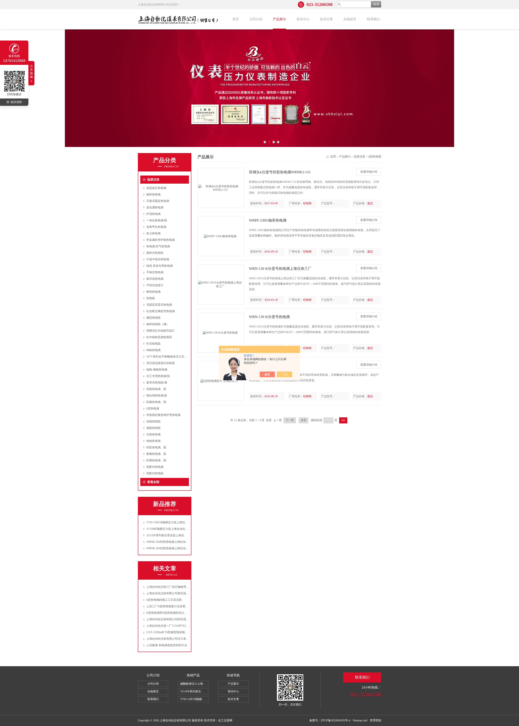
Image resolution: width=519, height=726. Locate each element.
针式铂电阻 (153, 343)
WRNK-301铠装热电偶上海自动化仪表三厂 (173, 548)
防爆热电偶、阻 (156, 402)
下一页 (289, 420)
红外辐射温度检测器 (159, 337)
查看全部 (153, 482)
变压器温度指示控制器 (160, 363)
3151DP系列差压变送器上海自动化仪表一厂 (173, 535)
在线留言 (349, 19)
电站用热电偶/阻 (156, 395)
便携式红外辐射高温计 (160, 330)
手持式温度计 (154, 285)
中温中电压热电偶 (157, 259)
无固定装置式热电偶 (159, 304)
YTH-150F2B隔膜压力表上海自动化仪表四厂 (174, 522)
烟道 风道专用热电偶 (159, 265)
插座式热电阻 (154, 252)
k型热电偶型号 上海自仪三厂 (272, 365)
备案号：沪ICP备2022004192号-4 (329, 720)
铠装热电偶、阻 (156, 447)
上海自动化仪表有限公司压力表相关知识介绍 (174, 638)
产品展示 (279, 19)
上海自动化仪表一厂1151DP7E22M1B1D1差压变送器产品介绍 (184, 625)
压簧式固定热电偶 (157, 200)
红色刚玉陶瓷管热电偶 (160, 311)
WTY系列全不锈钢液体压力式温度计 (169, 356)
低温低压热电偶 (156, 188)
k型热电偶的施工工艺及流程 (164, 599)
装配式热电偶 (154, 466)
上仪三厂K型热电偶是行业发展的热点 (170, 606)
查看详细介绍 (368, 171)
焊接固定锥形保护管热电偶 (163, 415)
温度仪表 (153, 179)
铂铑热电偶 (153, 440)
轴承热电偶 (153, 194)
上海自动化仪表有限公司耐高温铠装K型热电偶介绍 (178, 593)
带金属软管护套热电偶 (160, 239)
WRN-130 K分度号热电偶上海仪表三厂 (280, 269)
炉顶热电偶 (153, 213)
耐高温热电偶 (154, 278)
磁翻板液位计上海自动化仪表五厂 (194, 683)
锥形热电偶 (153, 291)
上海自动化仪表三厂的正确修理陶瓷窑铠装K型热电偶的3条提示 (186, 586)
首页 (235, 19)
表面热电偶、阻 (156, 389)
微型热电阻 (153, 317)
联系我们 (373, 19)
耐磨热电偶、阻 (156, 453)
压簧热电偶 (153, 434)
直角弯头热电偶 (156, 226)
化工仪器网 (225, 720)
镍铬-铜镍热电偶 (156, 369)
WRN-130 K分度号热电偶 (269, 317)
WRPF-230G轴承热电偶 (267, 220)
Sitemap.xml (360, 720)
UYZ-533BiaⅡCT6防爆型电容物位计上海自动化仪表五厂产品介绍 (186, 632)
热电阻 (150, 298)
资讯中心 (302, 19)
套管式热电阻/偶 (156, 382)
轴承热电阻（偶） (157, 324)
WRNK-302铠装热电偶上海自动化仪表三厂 (173, 541)
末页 (303, 420)
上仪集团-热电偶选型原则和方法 (166, 645)
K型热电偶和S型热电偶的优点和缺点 (169, 612)
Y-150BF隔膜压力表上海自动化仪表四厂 (171, 528)
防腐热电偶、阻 (156, 460)
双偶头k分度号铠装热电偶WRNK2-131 (280, 172)
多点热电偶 (153, 233)
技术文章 (326, 19)
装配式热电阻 (154, 473)
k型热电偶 (152, 408)
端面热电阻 (153, 427)
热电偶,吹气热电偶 (158, 246)
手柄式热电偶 (154, 272)
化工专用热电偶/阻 (158, 376)
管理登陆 (375, 720)
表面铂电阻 (153, 421)
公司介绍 (255, 19)
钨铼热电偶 (153, 350)
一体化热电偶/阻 (156, 220)
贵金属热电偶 (154, 207)
